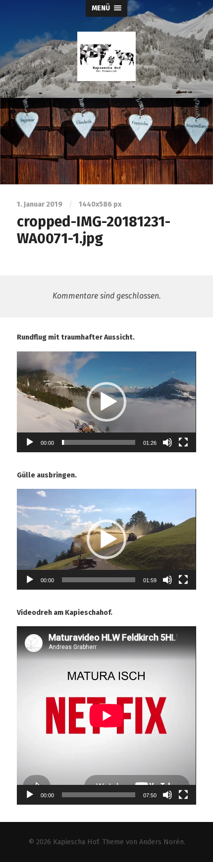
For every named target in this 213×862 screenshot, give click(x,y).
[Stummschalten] (167, 442)
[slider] (98, 442)
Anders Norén (161, 842)
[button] (106, 402)
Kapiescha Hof (76, 842)
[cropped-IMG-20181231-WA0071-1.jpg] (106, 141)
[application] (106, 401)
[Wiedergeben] (30, 442)
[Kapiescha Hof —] (106, 56)
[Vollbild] (183, 442)
